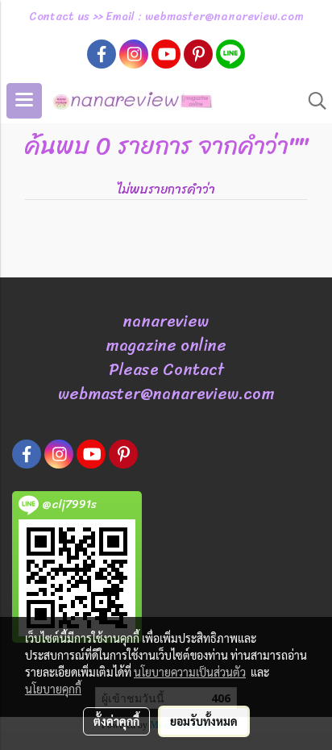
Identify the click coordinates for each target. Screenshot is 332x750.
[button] (312, 101)
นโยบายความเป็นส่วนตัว (190, 672)
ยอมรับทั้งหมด (204, 721)
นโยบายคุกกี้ (53, 688)
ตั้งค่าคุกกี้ (116, 721)
